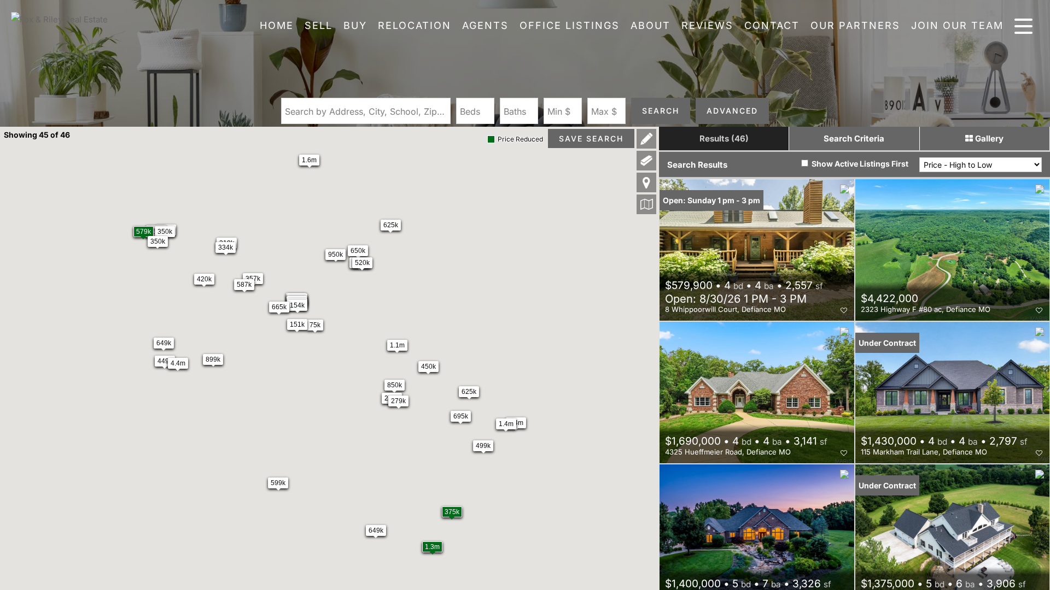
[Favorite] (844, 310)
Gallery (988, 138)
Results (724, 138)
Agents (485, 25)
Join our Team (957, 25)
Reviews (707, 25)
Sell (318, 25)
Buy (355, 25)
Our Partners (855, 25)
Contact (772, 25)
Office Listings (570, 25)
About (650, 25)
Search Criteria (854, 138)
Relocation (414, 25)
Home (277, 25)
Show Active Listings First (859, 163)
